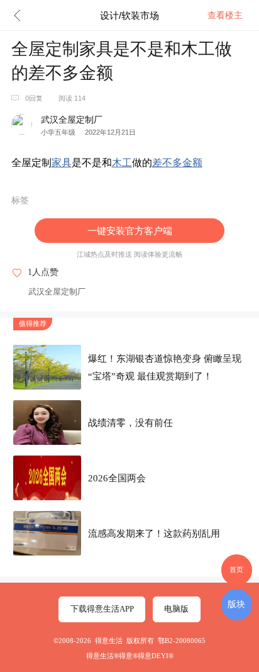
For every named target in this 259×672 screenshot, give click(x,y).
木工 (122, 163)
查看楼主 (225, 15)
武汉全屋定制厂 (56, 291)
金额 (192, 163)
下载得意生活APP (102, 608)
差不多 (167, 163)
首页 (236, 569)
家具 (62, 163)
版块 (236, 604)
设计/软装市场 (129, 15)
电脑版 (176, 608)
